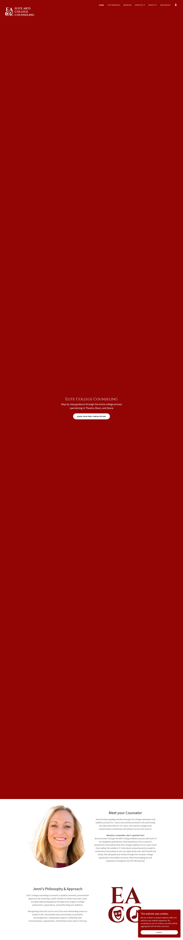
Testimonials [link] (113, 5)
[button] (140, 5)
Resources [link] (165, 5)
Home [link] (101, 5)
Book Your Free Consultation (91, 416)
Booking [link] (127, 5)
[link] (20, 4)
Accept (159, 932)
